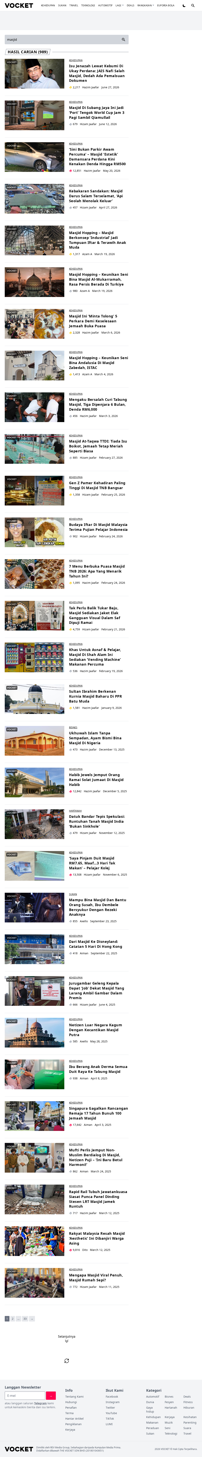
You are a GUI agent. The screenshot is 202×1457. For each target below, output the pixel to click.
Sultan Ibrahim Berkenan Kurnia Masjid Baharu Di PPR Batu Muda (95, 696)
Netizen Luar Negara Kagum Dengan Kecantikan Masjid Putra (95, 1030)
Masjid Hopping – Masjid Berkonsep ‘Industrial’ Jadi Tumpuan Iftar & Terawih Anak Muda (97, 240)
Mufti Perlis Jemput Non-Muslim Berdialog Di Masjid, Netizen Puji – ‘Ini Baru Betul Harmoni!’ (96, 1157)
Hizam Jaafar (88, 124)
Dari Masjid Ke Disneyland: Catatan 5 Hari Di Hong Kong (95, 944)
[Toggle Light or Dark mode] (184, 5)
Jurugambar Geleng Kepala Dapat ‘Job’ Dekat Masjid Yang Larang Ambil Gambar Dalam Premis (96, 990)
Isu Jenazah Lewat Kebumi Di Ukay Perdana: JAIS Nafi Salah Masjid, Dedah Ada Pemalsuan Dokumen (97, 73)
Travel (73, 5)
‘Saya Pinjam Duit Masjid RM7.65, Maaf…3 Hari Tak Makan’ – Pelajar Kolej (92, 863)
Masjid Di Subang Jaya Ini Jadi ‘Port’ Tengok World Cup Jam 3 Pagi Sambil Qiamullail (96, 112)
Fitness (188, 1402)
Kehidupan (48, 5)
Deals (131, 5)
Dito (85, 1250)
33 (25, 1319)
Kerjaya (70, 1429)
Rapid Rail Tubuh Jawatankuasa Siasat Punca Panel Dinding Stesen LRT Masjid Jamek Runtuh (98, 1199)
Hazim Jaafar (90, 87)
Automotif (105, 5)
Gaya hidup (150, 1409)
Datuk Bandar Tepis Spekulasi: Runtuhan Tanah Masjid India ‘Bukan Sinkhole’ (97, 821)
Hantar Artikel (74, 1418)
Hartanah (75, 810)
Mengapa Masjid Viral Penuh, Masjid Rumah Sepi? (96, 1277)
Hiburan (188, 1407)
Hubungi (71, 1402)
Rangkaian (144, 5)
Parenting (189, 1422)
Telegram (40, 1403)
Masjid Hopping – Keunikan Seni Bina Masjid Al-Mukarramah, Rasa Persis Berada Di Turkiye (98, 279)
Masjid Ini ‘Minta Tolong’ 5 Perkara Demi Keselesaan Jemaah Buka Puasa (93, 321)
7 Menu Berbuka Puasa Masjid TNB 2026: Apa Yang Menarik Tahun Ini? (97, 571)
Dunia (150, 1402)
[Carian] (193, 5)
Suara (187, 1428)
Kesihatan (190, 1417)
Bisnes (73, 727)
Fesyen (169, 1402)
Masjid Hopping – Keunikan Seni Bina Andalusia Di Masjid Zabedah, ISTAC (98, 362)
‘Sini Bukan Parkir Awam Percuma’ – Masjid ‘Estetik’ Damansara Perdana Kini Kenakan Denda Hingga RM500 (97, 156)
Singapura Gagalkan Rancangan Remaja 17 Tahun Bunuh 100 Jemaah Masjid (98, 1113)
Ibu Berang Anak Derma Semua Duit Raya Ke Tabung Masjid (98, 1069)
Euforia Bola (166, 5)
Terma (69, 1413)
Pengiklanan (73, 1424)
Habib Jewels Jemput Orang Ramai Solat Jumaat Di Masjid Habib (96, 779)
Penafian (71, 1407)
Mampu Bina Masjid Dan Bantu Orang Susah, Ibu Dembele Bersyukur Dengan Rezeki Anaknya (97, 907)
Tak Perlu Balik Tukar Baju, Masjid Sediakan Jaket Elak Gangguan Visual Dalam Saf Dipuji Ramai (94, 615)
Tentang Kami (74, 1396)
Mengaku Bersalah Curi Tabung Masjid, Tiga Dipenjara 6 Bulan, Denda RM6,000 (98, 404)
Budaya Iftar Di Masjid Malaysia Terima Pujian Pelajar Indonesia (98, 527)
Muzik (169, 1422)
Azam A (87, 254)
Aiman (84, 953)
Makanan (152, 1422)
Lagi (118, 5)
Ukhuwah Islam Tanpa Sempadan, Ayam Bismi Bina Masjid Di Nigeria (95, 738)
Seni (167, 1428)
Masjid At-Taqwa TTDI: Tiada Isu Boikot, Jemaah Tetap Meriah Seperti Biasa (98, 446)
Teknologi (88, 5)
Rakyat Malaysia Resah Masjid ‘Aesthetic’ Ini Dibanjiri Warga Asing (97, 1238)
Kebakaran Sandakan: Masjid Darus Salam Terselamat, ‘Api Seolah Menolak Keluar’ (96, 196)
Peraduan (152, 1428)
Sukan (62, 5)
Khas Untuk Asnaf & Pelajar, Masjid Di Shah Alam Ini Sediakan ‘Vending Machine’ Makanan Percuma (95, 657)
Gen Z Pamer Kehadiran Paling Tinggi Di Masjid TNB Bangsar (97, 485)
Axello (84, 921)
